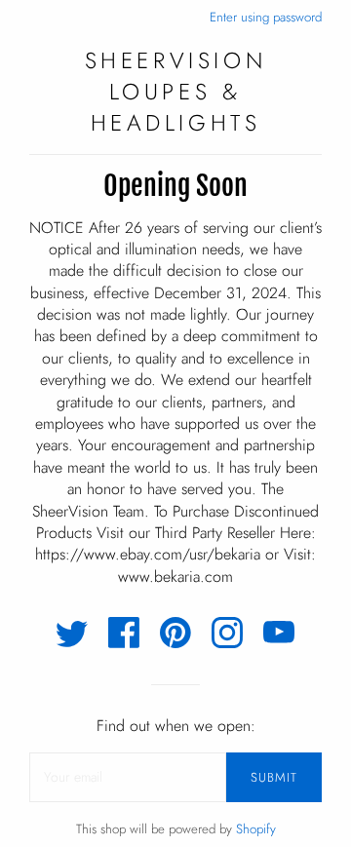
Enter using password (266, 17)
